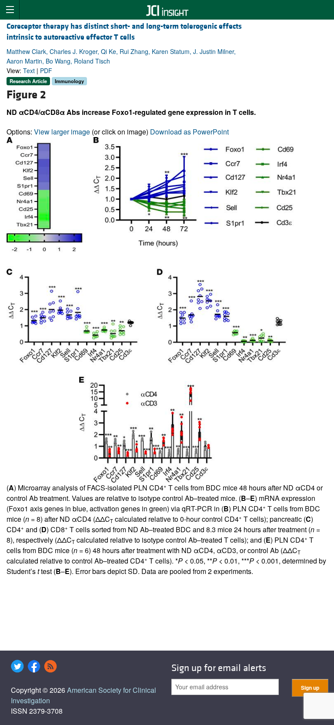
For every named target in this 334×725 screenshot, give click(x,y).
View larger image (62, 132)
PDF (46, 70)
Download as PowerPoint (189, 132)
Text (29, 70)
